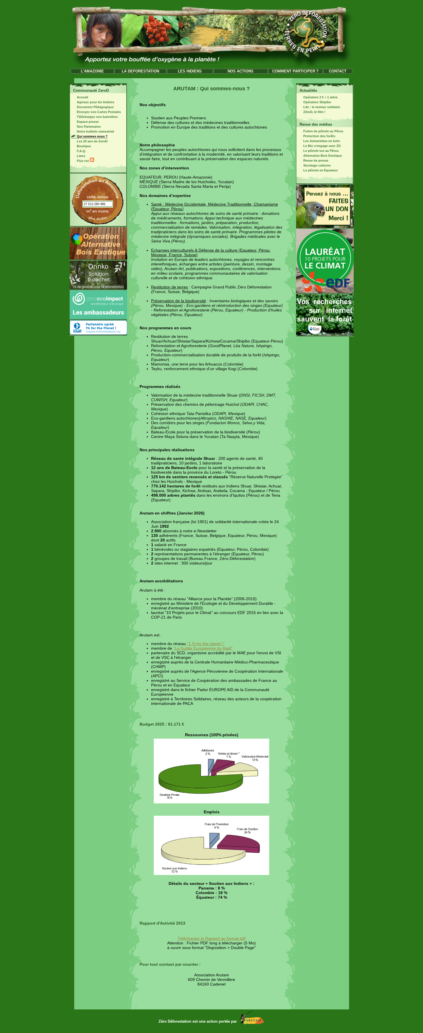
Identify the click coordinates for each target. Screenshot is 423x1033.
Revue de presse (315, 160)
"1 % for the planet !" (205, 643)
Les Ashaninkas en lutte (321, 141)
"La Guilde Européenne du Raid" (203, 648)
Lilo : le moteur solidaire (321, 107)
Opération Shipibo (317, 102)
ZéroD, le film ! (314, 112)
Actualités (308, 90)
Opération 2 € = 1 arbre (320, 97)
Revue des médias (316, 124)
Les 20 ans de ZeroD (92, 141)
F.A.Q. (81, 151)
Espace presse (88, 121)
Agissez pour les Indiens (95, 102)
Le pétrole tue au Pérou (321, 150)
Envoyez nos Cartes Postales (99, 112)
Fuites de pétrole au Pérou (323, 131)
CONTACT (337, 71)
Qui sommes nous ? (92, 136)
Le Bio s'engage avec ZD (322, 146)
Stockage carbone (317, 165)
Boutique (84, 146)
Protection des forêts (319, 136)
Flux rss (83, 160)
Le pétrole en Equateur (320, 170)
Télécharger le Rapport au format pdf (211, 938)
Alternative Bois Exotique (322, 155)
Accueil (82, 97)
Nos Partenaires (89, 126)
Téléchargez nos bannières (97, 116)
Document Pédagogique (95, 107)
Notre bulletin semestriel (95, 131)
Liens (81, 156)
